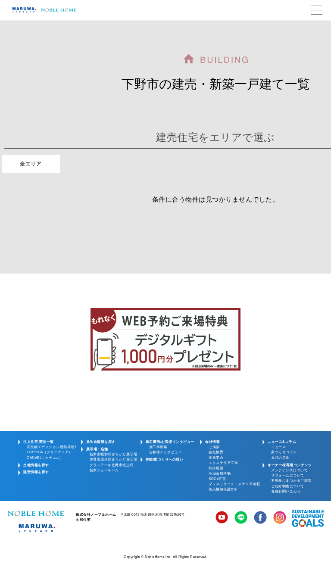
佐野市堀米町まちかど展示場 (113, 459)
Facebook (260, 518)
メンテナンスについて (289, 470)
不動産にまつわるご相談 (291, 481)
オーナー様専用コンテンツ (290, 465)
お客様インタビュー (165, 452)
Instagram (279, 518)
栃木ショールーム (104, 470)
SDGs (308, 518)
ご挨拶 (214, 447)
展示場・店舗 (97, 449)
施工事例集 (158, 447)
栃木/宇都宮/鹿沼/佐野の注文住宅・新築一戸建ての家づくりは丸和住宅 (43, 10)
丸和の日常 (280, 458)
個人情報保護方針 (223, 489)
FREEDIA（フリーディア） (49, 452)
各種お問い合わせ (285, 491)
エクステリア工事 (223, 463)
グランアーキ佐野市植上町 (112, 465)
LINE (241, 518)
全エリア (30, 164)
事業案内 (216, 458)
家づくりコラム (284, 452)
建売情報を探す (36, 472)
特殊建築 (216, 468)
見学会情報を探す (101, 442)
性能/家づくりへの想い (165, 459)
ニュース (278, 447)
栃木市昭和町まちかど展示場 (113, 454)
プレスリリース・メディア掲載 (234, 484)
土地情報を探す (36, 465)
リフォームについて (287, 475)
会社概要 (216, 452)
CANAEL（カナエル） (45, 458)
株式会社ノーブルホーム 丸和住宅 (35, 521)
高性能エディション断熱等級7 (51, 447)
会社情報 (212, 442)
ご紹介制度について (287, 486)
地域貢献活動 (220, 474)
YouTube (222, 518)
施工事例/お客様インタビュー (170, 442)
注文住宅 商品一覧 (38, 442)
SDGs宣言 (217, 479)
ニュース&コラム (282, 442)
